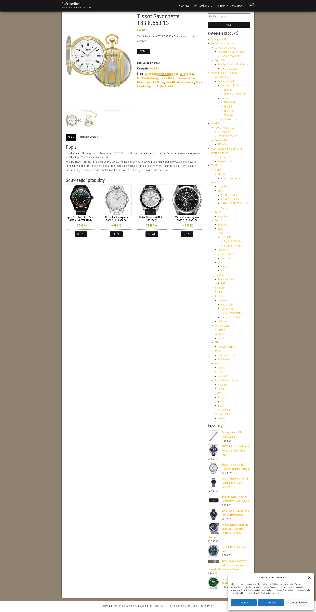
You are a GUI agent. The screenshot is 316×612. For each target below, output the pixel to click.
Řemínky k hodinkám (231, 5)
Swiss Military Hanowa (226, 380)
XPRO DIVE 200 (229, 195)
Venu (220, 262)
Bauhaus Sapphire (230, 317)
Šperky (224, 98)
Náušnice (229, 110)
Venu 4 (224, 266)
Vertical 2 (223, 376)
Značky (215, 165)
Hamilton (219, 275)
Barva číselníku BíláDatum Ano (161, 73)
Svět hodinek (72, 4)
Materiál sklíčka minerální (180, 82)
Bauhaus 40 (227, 308)
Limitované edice (227, 355)
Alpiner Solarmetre (231, 178)
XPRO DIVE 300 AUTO (232, 199)
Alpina (217, 169)
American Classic (227, 279)
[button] (309, 577)
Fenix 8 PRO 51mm (234, 245)
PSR (223, 283)
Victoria (222, 321)
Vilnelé (221, 418)
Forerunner (223, 249)
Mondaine (219, 334)
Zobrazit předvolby (298, 602)
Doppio (221, 338)
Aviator (218, 182)
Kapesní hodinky (226, 346)
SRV (223, 401)
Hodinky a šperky (227, 81)
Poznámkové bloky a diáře (231, 51)
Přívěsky (228, 115)
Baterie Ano (186, 73)
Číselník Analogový (147, 78)
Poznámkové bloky (231, 56)
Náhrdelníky (230, 102)
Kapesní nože (225, 161)
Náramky (229, 106)
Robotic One (224, 359)
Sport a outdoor (219, 153)
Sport (221, 291)
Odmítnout (271, 602)
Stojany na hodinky (228, 136)
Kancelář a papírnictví (222, 43)
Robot (217, 351)
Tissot (217, 393)
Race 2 (221, 367)
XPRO (221, 190)
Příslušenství (203, 5)
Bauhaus (222, 300)
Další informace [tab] (89, 137)
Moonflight (223, 186)
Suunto (218, 363)
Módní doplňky (221, 77)
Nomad (221, 388)
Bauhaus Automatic (231, 313)
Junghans (219, 287)
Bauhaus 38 (227, 304)
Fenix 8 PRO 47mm (234, 241)
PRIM (217, 342)
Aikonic (221, 330)
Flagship (222, 384)
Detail (143, 51)
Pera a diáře (220, 140)
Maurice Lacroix (222, 325)
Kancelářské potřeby (225, 47)
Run (220, 371)
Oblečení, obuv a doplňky (224, 72)
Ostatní (215, 123)
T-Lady (221, 397)
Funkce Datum (167, 78)
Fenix (220, 233)
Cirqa (220, 228)
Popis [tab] (70, 137)
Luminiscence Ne (186, 78)
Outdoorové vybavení (225, 157)
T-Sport (221, 405)
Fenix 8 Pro (227, 237)
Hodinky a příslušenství (233, 85)
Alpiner (221, 174)
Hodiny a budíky (219, 39)
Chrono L (225, 410)
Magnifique (223, 216)
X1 (222, 270)
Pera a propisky (229, 68)
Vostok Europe (222, 414)
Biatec (217, 211)
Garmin (218, 220)
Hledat (229, 24)
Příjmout (244, 602)
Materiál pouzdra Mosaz (150, 82)
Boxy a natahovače (224, 127)
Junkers (218, 296)
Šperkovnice (230, 119)
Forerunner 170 (229, 254)
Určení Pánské (165, 86)
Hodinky (184, 5)
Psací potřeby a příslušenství (233, 64)
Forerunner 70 (228, 258)
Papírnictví (219, 60)
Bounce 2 (223, 224)
